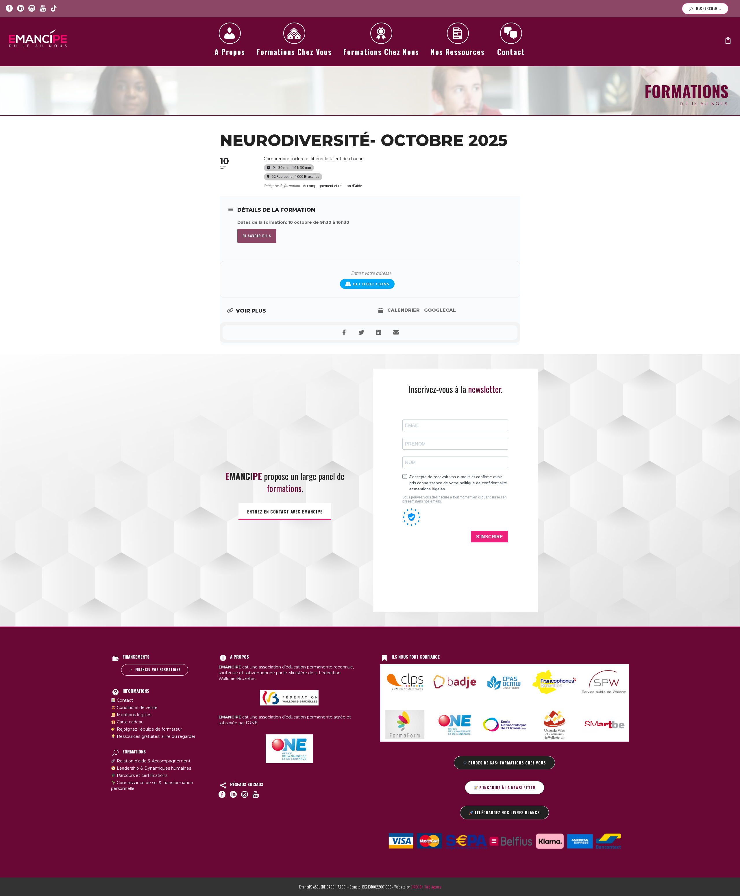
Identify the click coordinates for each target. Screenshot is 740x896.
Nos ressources (458, 51)
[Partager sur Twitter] (361, 332)
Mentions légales (133, 714)
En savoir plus (257, 235)
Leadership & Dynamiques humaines (153, 768)
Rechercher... (708, 8)
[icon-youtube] (43, 8)
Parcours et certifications (141, 775)
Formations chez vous (294, 51)
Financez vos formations (158, 669)
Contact (511, 51)
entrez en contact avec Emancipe (285, 511)
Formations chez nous (381, 51)
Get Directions (371, 284)
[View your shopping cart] (728, 42)
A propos (229, 51)
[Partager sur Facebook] (344, 332)
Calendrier (403, 310)
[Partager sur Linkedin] (378, 332)
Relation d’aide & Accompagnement (153, 761)
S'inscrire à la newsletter (506, 787)
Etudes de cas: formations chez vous (506, 763)
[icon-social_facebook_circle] (9, 8)
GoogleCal (440, 310)
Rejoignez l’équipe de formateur (149, 729)
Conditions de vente (137, 707)
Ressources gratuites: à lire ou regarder (155, 736)
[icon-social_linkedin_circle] (20, 8)
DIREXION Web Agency (425, 887)
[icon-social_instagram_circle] (31, 8)
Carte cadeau (130, 722)
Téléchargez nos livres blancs (506, 812)
